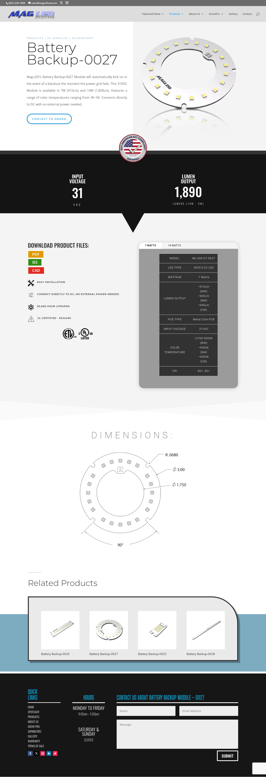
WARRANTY (34, 741)
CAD (36, 270)
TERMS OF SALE (36, 746)
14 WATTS (174, 245)
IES (35, 262)
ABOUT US (33, 721)
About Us (194, 14)
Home (31, 707)
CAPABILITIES (34, 731)
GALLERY (32, 736)
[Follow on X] (36, 753)
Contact (247, 14)
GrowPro (214, 14)
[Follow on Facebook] (30, 753)
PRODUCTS (33, 717)
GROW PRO (34, 726)
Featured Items (151, 14)
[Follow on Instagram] (42, 753)
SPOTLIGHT (33, 712)
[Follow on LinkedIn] (49, 753)
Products (174, 14)
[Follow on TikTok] (55, 753)
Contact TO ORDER (49, 118)
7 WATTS (150, 245)
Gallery (233, 14)
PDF (36, 254)
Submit (227, 756)
